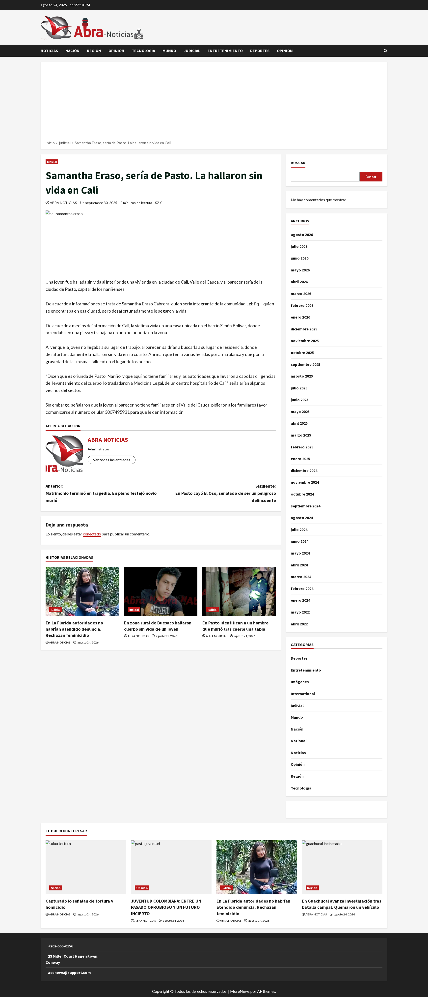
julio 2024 (299, 529)
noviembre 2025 (305, 340)
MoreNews (240, 991)
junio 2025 (299, 399)
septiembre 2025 (305, 364)
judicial (192, 50)
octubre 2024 (302, 494)
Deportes (259, 50)
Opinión (116, 50)
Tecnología (143, 50)
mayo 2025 (300, 411)
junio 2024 (299, 541)
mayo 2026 (300, 269)
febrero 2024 (302, 588)
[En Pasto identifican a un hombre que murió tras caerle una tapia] (239, 591)
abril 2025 (299, 423)
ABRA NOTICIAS (63, 203)
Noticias (49, 50)
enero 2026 (300, 317)
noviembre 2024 (305, 482)
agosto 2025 (302, 376)
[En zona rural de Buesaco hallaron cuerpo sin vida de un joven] (161, 591)
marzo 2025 (301, 435)
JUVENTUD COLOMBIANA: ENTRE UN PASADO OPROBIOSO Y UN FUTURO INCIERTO (166, 907)
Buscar (298, 162)
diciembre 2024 (304, 470)
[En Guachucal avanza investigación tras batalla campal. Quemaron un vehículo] (342, 867)
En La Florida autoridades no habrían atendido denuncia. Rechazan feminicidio (74, 629)
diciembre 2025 (304, 328)
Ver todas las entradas (111, 459)
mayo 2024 (300, 553)
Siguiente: (225, 493)
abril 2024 (299, 564)
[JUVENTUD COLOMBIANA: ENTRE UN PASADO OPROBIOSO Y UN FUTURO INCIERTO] (171, 867)
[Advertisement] (214, 102)
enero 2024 (300, 600)
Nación (72, 50)
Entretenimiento (225, 50)
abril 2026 (299, 281)
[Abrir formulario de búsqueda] (385, 51)
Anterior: (101, 493)
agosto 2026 (302, 234)
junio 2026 (299, 258)
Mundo (169, 50)
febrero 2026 (302, 305)
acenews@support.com (69, 972)
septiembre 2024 (305, 505)
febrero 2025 (302, 446)
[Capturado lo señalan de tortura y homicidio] (86, 867)
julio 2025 (299, 387)
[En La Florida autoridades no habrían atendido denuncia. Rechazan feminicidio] (82, 591)
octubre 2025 (302, 352)
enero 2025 (300, 458)
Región (94, 50)
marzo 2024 (301, 576)
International (303, 693)
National (299, 740)
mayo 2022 (300, 612)
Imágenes (300, 681)
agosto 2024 (302, 517)
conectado (92, 533)
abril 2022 (299, 623)
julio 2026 (299, 246)
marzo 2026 (301, 293)
